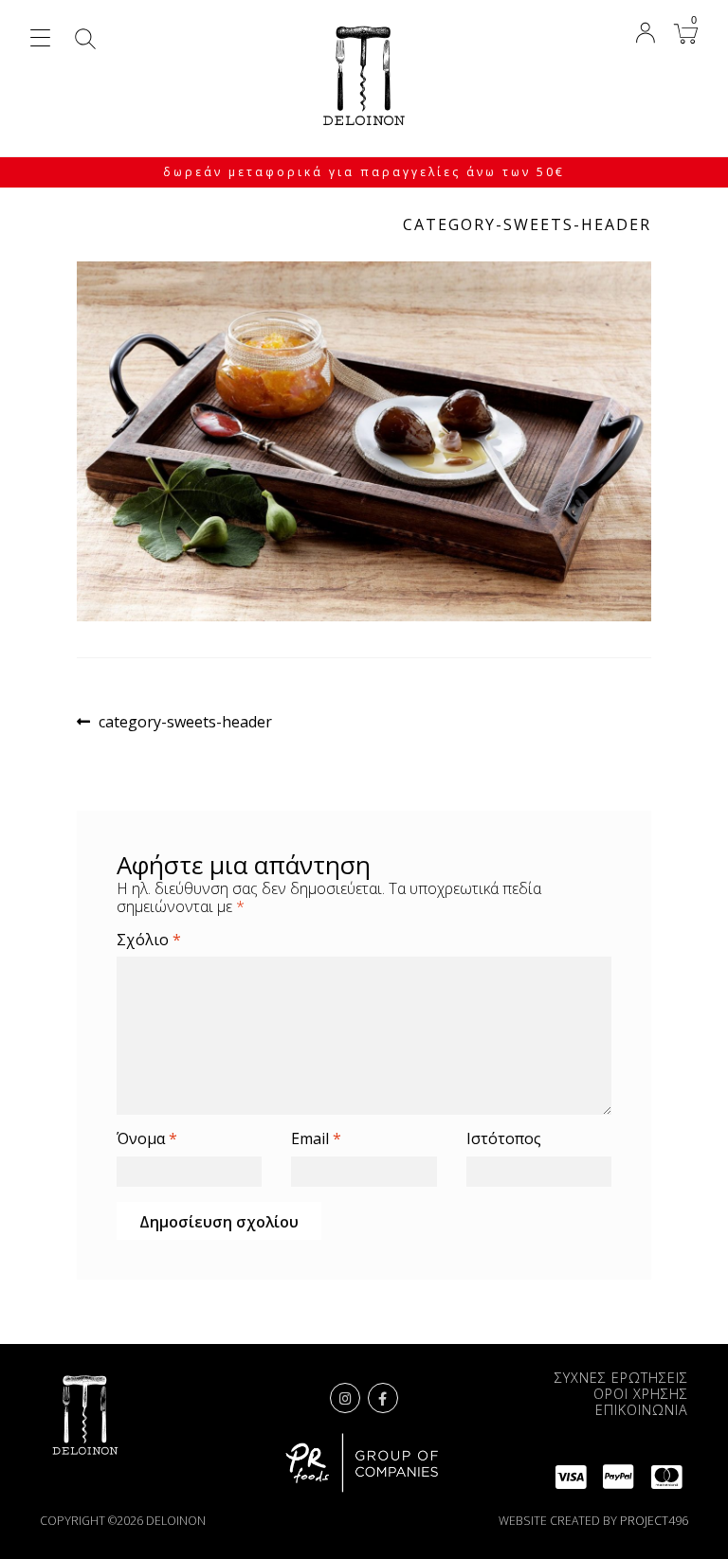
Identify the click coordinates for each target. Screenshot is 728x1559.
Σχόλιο (149, 940)
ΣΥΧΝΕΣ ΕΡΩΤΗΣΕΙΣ (621, 1378)
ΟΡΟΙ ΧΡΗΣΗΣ (640, 1394)
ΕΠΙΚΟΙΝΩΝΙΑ (641, 1410)
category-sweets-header (185, 722)
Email (316, 1139)
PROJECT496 (654, 1521)
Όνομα (147, 1139)
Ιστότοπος (503, 1139)
